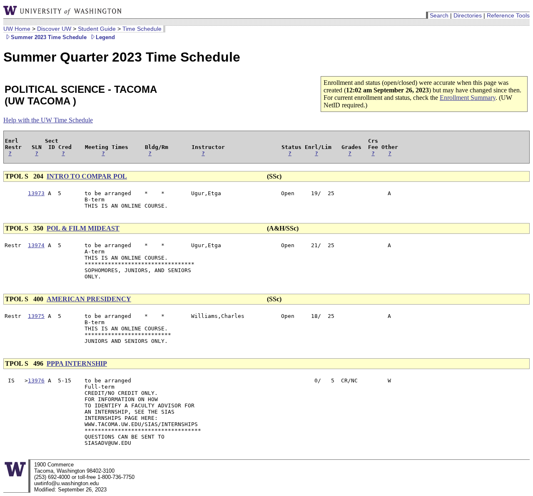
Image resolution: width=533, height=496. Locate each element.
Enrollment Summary (468, 97)
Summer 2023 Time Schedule (49, 37)
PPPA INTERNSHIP (77, 363)
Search (439, 15)
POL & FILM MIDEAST (83, 228)
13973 (36, 193)
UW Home (16, 28)
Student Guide (97, 28)
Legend (105, 37)
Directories (467, 15)
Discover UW (54, 28)
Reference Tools (508, 15)
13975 (36, 316)
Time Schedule (142, 28)
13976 (36, 380)
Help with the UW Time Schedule (48, 120)
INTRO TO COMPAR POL (87, 176)
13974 (36, 245)
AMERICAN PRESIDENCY (89, 299)
